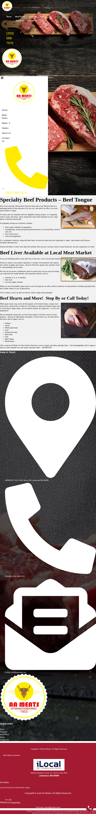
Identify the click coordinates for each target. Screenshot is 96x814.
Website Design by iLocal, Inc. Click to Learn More (49, 773)
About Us (3, 732)
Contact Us (4, 740)
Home (2, 729)
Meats (2, 737)
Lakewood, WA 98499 (49, 776)
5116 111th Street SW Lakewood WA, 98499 (15, 787)
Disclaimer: (30, 811)
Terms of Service (91, 813)
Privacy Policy (79, 813)
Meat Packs (5, 734)
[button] (47, 74)
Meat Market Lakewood (11, 755)
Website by (10, 802)
